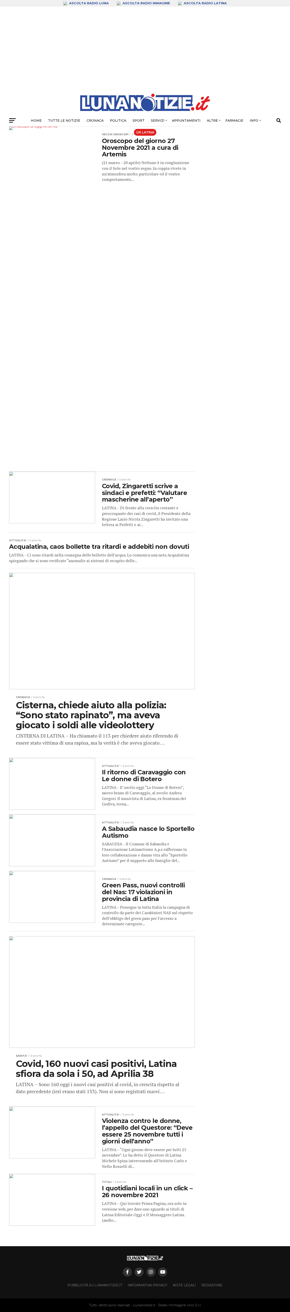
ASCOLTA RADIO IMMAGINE (146, 3)
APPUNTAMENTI (186, 120)
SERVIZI (157, 120)
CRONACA (95, 120)
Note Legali (184, 1285)
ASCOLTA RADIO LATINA (205, 3)
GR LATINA (145, 132)
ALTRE (212, 120)
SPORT (139, 120)
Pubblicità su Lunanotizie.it (95, 1285)
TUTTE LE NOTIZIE (64, 120)
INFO (254, 120)
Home (36, 120)
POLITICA (118, 120)
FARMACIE (234, 120)
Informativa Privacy (147, 1285)
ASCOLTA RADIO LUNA (89, 3)
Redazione (211, 1285)
